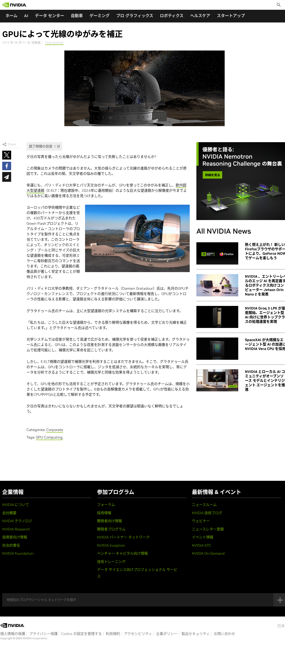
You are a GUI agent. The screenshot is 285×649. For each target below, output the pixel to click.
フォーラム (106, 504)
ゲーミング (100, 15)
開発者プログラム (111, 529)
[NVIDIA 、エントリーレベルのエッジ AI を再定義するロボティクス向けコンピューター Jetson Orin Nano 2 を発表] (217, 285)
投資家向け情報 (14, 537)
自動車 (77, 15)
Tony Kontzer (54, 42)
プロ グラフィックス (134, 15)
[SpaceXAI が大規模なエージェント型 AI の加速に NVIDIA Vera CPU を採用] (217, 349)
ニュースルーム (204, 504)
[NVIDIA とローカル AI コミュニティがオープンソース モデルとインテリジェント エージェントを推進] (217, 380)
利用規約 (113, 633)
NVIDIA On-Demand (208, 553)
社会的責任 (11, 545)
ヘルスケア (200, 15)
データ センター (49, 15)
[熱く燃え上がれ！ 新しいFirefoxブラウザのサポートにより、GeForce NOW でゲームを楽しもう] (217, 253)
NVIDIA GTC (201, 545)
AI (26, 15)
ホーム (11, 15)
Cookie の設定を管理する (81, 633)
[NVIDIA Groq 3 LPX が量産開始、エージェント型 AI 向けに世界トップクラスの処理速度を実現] (217, 317)
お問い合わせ (224, 633)
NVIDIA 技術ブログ (207, 513)
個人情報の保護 (12, 633)
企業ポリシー (166, 633)
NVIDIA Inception (111, 545)
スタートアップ (231, 15)
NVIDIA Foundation (18, 553)
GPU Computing (49, 437)
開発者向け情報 (109, 521)
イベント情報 (202, 537)
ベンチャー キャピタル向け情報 (122, 553)
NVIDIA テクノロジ (17, 521)
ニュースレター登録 (208, 529)
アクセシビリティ (138, 633)
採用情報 (104, 513)
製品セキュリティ (195, 633)
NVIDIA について (15, 504)
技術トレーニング (111, 561)
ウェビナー (201, 521)
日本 (281, 625)
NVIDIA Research (16, 529)
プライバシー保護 (43, 633)
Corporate (54, 429)
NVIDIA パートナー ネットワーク (123, 537)
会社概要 (9, 513)
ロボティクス (171, 15)
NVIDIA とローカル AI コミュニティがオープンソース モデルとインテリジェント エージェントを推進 (265, 380)
